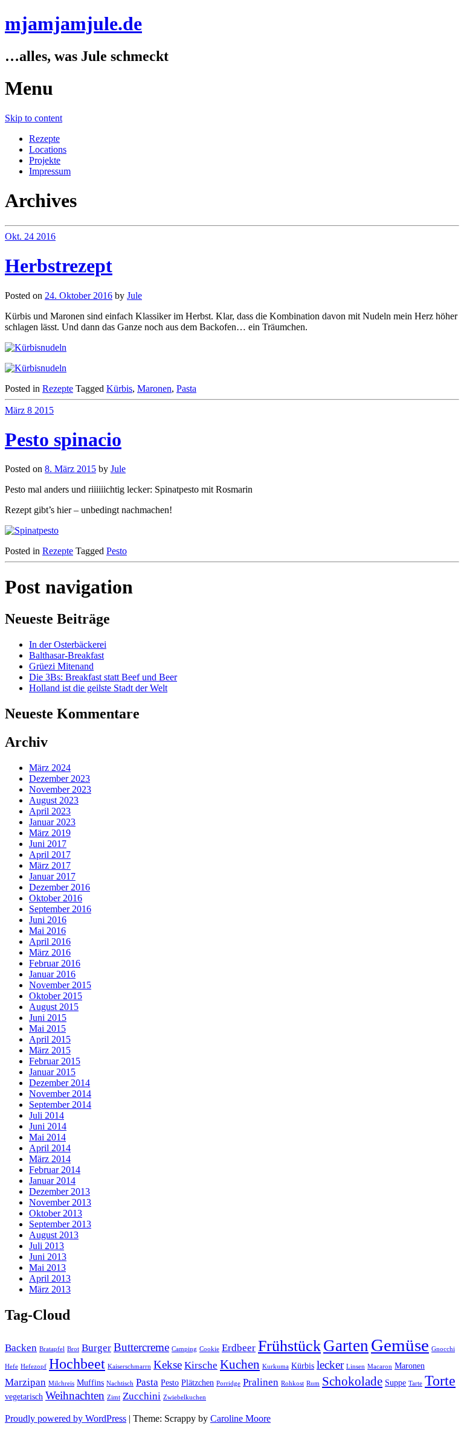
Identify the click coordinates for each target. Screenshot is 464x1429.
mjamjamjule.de (73, 23)
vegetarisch (24, 1396)
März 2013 (50, 1289)
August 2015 (54, 1007)
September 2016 (60, 909)
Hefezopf (34, 1366)
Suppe (395, 1382)
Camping (184, 1349)
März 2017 (50, 865)
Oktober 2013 (55, 1213)
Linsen (355, 1366)
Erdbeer (239, 1348)
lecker (330, 1364)
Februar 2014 (54, 1170)
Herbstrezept (58, 266)
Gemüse (400, 1345)
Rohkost (292, 1383)
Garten (346, 1346)
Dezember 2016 (59, 887)
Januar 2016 (52, 974)
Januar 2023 (52, 822)
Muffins (90, 1382)
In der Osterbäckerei (67, 644)
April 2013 (50, 1278)
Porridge (228, 1383)
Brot (73, 1349)
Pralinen (261, 1382)
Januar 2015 (52, 1072)
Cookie (209, 1349)
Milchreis (61, 1383)
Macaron (379, 1366)
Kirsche (201, 1365)
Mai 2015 (47, 1028)
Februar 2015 (54, 1061)
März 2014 (50, 1159)
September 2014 (60, 1104)
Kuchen (240, 1364)
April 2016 (50, 941)
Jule (134, 295)
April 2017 (50, 854)
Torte (440, 1380)
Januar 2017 (52, 876)
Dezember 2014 (59, 1083)
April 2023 (50, 811)
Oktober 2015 (55, 996)
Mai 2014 (47, 1137)
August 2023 (54, 800)
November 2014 (60, 1094)
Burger (96, 1348)
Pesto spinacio (63, 439)
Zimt (113, 1397)
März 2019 (50, 833)
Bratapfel (52, 1349)
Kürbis (119, 388)
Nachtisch (120, 1383)
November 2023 (60, 789)
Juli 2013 (46, 1246)
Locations (47, 149)
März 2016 (50, 952)
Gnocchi (443, 1349)
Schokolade (352, 1381)
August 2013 (54, 1235)
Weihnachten (75, 1395)
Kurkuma (275, 1366)
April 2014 (50, 1148)
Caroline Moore (240, 1418)
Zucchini (142, 1396)
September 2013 (60, 1224)
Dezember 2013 (59, 1191)
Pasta (186, 388)
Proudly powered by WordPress (65, 1418)
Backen (21, 1348)
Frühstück (289, 1346)
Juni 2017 (47, 844)
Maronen (154, 388)
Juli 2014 (46, 1115)
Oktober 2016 (55, 898)
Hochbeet (77, 1363)
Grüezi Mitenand (61, 666)
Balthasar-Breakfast (66, 655)
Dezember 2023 (59, 778)
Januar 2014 (52, 1180)
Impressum (50, 171)
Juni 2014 (47, 1126)
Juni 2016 (47, 920)
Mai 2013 (47, 1267)
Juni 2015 (47, 1017)
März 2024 (50, 767)
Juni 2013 (47, 1257)
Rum (313, 1383)
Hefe (11, 1366)
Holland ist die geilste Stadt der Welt (98, 688)
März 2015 (50, 1050)
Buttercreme (141, 1347)
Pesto (116, 551)
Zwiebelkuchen (184, 1397)
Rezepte (44, 138)
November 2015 (60, 985)
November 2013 (60, 1202)
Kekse (167, 1364)
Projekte (44, 160)
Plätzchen (197, 1382)
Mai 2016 (47, 930)
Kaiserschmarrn (129, 1366)
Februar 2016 (54, 963)
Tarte (415, 1383)
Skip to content (33, 118)
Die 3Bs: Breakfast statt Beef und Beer (103, 677)
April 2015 (50, 1039)
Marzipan (25, 1382)
